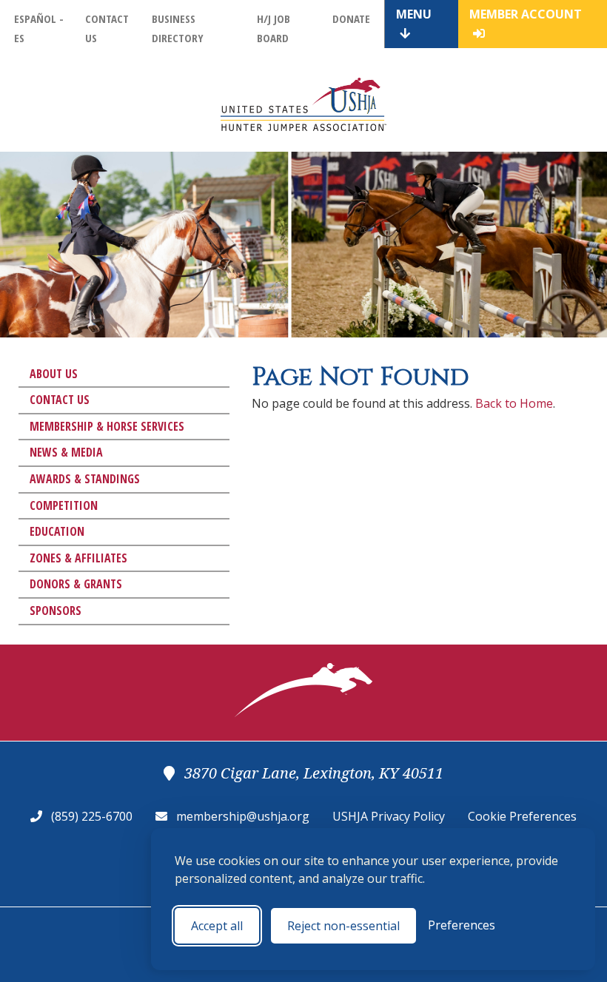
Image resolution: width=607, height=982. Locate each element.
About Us (54, 374)
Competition (64, 505)
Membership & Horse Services (107, 426)
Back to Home (514, 403)
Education (57, 531)
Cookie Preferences (522, 816)
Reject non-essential (343, 926)
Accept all (217, 926)
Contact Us (60, 399)
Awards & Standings (85, 479)
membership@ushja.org (242, 816)
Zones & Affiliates (78, 558)
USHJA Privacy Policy (388, 816)
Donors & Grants (76, 584)
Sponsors (55, 610)
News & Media (66, 452)
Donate (351, 18)
